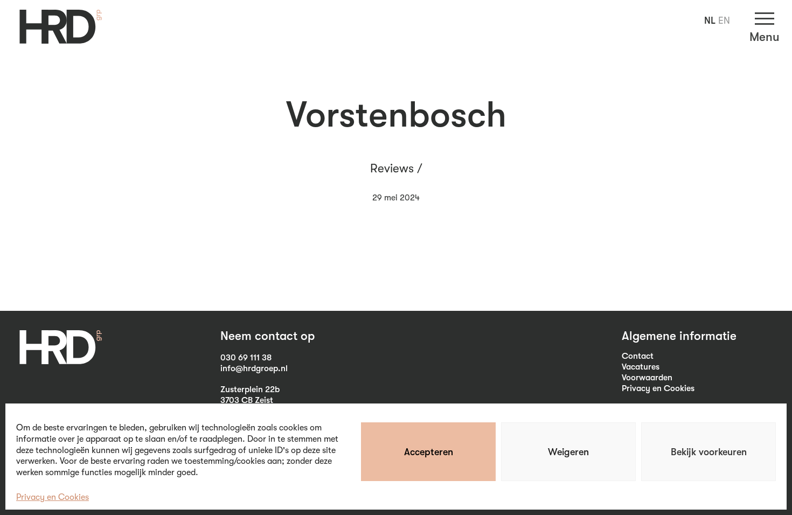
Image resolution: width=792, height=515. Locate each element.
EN (724, 20)
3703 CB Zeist (246, 400)
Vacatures (640, 367)
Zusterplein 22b (250, 389)
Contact (638, 356)
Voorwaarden (647, 377)
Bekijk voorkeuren (709, 452)
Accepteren (428, 452)
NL (709, 20)
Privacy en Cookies (52, 497)
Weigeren (568, 452)
